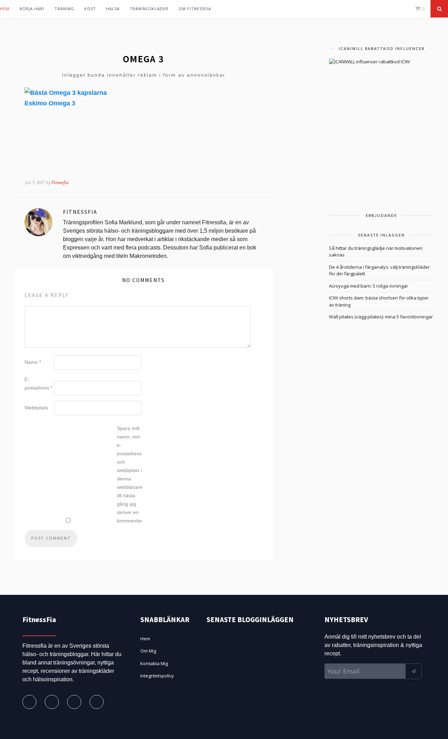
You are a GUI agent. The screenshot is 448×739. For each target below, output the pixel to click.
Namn (32, 362)
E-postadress (38, 383)
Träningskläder (149, 8)
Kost (90, 8)
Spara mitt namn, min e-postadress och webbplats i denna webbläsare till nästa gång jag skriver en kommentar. (130, 474)
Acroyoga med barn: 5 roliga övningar (368, 286)
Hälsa (113, 8)
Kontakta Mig (154, 663)
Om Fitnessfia (194, 8)
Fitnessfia (60, 182)
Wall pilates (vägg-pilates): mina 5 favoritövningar (381, 317)
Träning (64, 8)
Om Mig (148, 651)
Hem (4, 8)
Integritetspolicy (157, 676)
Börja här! (32, 8)
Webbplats (36, 407)
